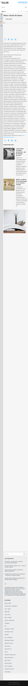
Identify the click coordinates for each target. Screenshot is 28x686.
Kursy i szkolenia (8, 637)
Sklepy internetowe (9, 657)
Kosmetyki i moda (9, 631)
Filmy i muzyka (8, 617)
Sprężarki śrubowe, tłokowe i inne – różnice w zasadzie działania (15, 566)
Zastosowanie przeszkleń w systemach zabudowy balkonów (14, 570)
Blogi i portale (8, 603)
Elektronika (7, 611)
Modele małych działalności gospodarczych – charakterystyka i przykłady (15, 578)
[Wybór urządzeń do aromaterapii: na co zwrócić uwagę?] (9, 184)
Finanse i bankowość (9, 620)
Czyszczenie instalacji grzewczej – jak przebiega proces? (21, 152)
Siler (10, 682)
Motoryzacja (7, 646)
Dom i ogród (9, 19)
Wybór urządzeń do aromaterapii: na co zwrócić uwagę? (21, 182)
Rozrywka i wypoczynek (10, 654)
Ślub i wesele (8, 660)
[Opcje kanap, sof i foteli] (14, 221)
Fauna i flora (7, 614)
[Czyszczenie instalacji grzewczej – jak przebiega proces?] (9, 154)
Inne (6, 626)
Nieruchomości (8, 649)
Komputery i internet (9, 629)
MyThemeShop (16, 684)
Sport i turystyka (8, 666)
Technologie (7, 671)
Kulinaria (7, 634)
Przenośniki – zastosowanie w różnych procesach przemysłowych (14, 562)
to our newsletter (22, 2)
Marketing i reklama (9, 640)
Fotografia (7, 623)
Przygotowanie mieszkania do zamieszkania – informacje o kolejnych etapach (15, 574)
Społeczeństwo (8, 663)
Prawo (6, 651)
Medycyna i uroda (9, 643)
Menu (3, 11)
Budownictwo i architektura (11, 606)
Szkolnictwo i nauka (9, 669)
